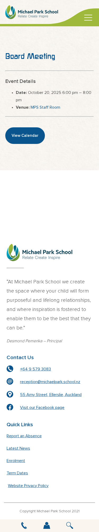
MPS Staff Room (45, 107)
